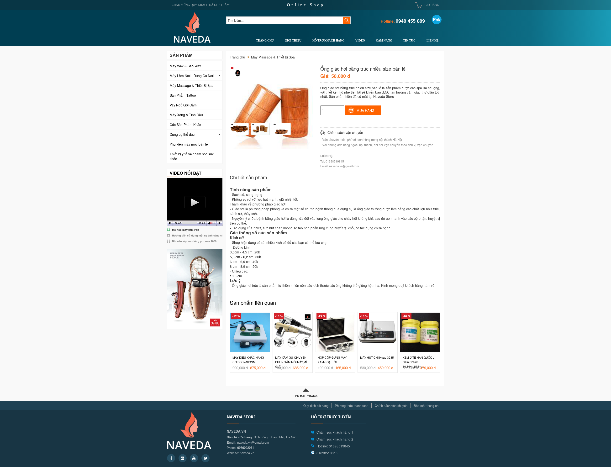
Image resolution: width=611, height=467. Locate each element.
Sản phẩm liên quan (253, 302)
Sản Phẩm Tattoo (183, 95)
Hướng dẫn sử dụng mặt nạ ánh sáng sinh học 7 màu (206, 235)
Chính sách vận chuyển (391, 405)
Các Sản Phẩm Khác (185, 124)
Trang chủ (265, 40)
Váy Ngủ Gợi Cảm (183, 105)
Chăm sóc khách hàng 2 (334, 439)
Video (360, 40)
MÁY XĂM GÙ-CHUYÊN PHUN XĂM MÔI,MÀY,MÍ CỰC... (248, 361)
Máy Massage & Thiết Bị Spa (191, 85)
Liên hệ (432, 40)
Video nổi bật (185, 173)
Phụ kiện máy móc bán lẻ (189, 144)
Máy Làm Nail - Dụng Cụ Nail (192, 75)
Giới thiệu (293, 40)
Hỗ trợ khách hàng (328, 40)
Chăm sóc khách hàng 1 (334, 432)
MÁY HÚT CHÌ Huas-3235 (334, 357)
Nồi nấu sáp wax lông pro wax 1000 (194, 241)
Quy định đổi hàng (315, 405)
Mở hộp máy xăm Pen (185, 229)
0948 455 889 (410, 20)
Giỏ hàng (432, 5)
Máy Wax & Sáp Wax (185, 65)
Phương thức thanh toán (351, 405)
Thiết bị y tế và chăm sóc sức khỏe (192, 156)
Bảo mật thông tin (426, 405)
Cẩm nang (384, 40)
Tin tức (409, 40)
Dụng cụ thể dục (182, 134)
